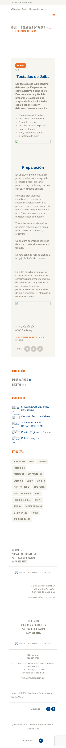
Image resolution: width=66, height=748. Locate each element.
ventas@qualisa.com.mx (33, 678)
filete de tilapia (21, 487)
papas (37, 493)
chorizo (41, 480)
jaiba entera (39, 487)
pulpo (38, 499)
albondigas (19, 461)
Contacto (17, 549)
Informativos (20, 380)
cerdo (30, 480)
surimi (34, 512)
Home (13, 27)
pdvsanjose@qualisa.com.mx (41, 597)
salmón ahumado (33, 506)
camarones (19, 468)
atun (31, 461)
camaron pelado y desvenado (28, 474)
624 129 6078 (33, 658)
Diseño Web (17, 697)
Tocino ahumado (22, 519)
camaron (42, 461)
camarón (18, 480)
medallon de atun (22, 493)
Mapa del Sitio (19, 561)
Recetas (21, 65)
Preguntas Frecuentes (24, 553)
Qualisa (14, 693)
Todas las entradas (33, 27)
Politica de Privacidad (24, 557)
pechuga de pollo (22, 499)
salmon (17, 506)
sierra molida (20, 512)
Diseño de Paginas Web (40, 693)
